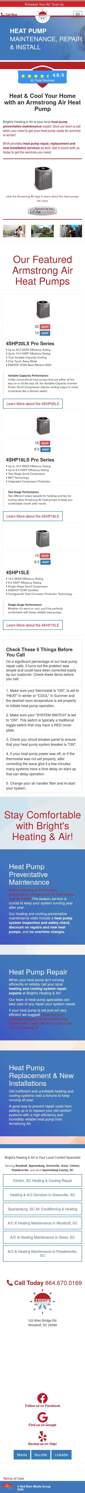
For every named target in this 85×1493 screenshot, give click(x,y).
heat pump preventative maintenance (35, 123)
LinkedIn (61, 1454)
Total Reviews (42, 80)
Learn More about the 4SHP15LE (33, 624)
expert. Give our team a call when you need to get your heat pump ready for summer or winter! (42, 130)
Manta (22, 1454)
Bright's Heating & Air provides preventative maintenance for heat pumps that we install (41, 894)
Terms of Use (13, 1478)
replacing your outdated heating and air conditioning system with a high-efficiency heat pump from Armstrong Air (40, 1021)
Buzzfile (41, 1454)
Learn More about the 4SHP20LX (33, 403)
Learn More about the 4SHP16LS (33, 516)
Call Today (47, 1282)
